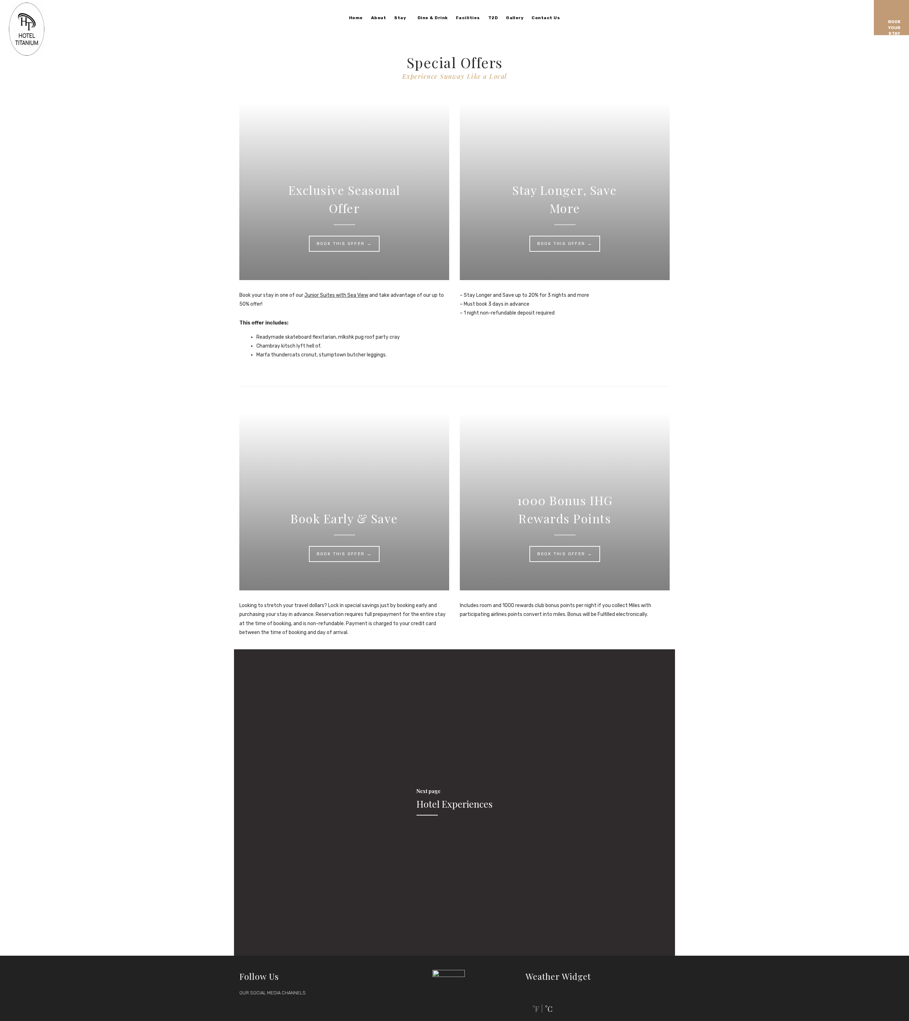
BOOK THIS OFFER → (344, 243)
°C (549, 1009)
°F (536, 1009)
